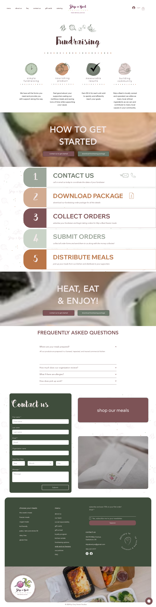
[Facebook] (91, 553)
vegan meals (24, 522)
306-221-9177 (91, 549)
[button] (143, 8)
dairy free (22, 535)
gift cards (58, 526)
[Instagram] (87, 553)
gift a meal (59, 530)
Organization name (19, 448)
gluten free (23, 540)
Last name (16, 428)
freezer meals (24, 517)
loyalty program (61, 534)
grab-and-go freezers (63, 546)
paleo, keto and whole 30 (28, 531)
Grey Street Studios (80, 604)
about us (58, 514)
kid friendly (23, 526)
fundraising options (62, 542)
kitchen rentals (60, 538)
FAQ (56, 554)
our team (58, 518)
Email (14, 438)
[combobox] (40, 463)
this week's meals (25, 513)
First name (16, 417)
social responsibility (62, 522)
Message (16, 469)
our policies (59, 550)
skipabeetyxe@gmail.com (95, 544)
